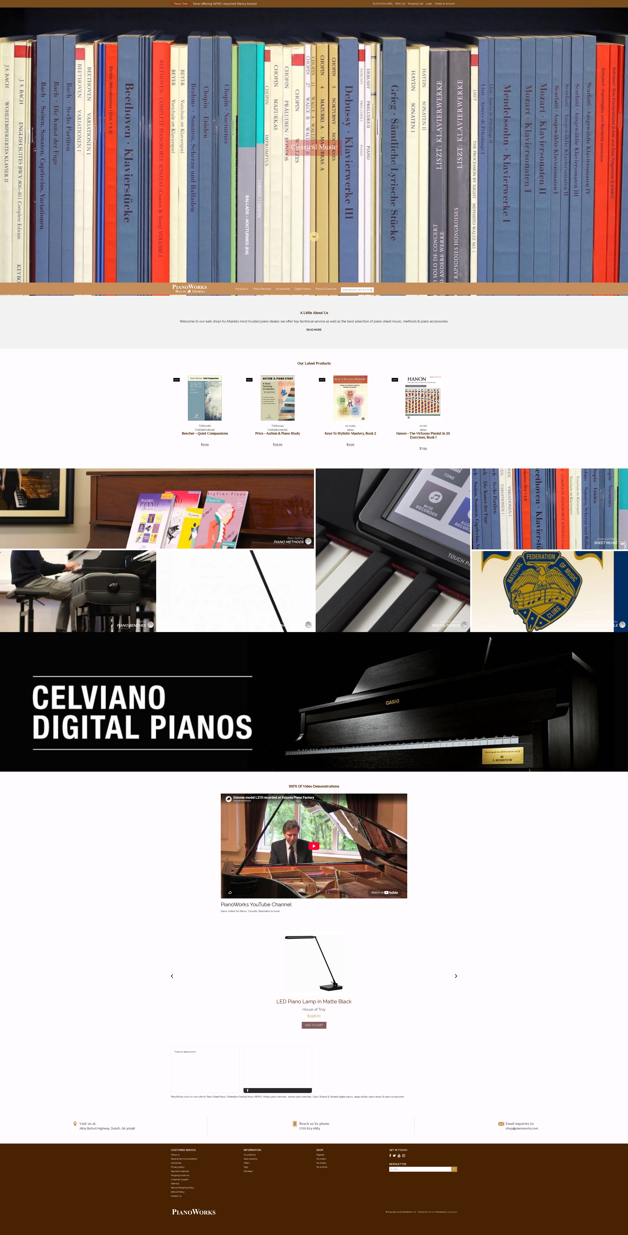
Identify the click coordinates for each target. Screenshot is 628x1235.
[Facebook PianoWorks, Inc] (390, 1155)
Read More (314, 329)
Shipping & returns (180, 1175)
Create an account (444, 3)
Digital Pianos (303, 288)
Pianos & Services (326, 288)
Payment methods (180, 1171)
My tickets (321, 1163)
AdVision (431, 1212)
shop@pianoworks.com (522, 1128)
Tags (246, 1167)
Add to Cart (314, 1025)
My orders (321, 1159)
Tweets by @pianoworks (185, 1052)
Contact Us (176, 1196)
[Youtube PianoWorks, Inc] (399, 1155)
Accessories (283, 288)
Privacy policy (177, 1167)
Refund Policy (177, 1192)
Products (240, 288)
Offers (247, 1163)
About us (175, 1155)
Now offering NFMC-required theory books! (215, 3)
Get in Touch (398, 1150)
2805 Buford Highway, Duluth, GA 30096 (107, 1128)
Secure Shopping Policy (182, 1187)
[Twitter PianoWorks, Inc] (395, 1155)
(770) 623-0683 (383, 3)
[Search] (371, 290)
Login (429, 3)
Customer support (179, 1179)
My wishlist (321, 1167)
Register (320, 1155)
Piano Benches (262, 288)
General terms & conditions (184, 1159)
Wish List (400, 3)
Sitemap (175, 1183)
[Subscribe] (454, 1169)
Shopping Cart (415, 3)
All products (250, 1155)
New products (250, 1159)
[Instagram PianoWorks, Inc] (404, 1155)
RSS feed (248, 1171)
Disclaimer (176, 1163)
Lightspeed (452, 1212)
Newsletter (397, 1164)
